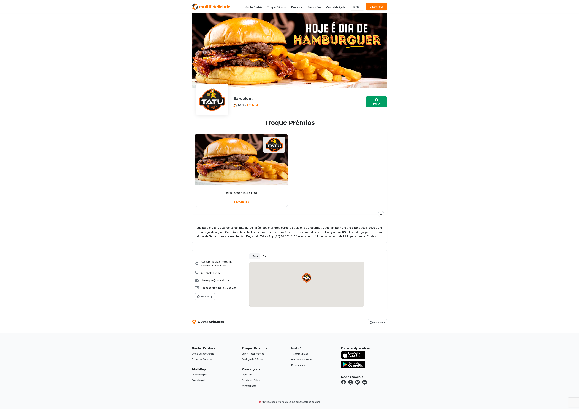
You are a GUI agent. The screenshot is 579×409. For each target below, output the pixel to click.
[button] (381, 214)
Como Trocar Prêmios (253, 353)
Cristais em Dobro (251, 380)
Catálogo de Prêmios (252, 359)
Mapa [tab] (255, 256)
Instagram (379, 322)
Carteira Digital (199, 374)
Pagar (376, 103)
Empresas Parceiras (202, 359)
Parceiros (296, 7)
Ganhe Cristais (253, 7)
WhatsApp (206, 296)
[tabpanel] (316, 284)
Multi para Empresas (301, 359)
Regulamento (298, 365)
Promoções (314, 7)
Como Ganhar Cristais (203, 353)
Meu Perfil (296, 348)
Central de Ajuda (335, 7)
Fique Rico (247, 374)
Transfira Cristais (299, 354)
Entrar (357, 6)
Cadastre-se (376, 6)
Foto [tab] (265, 256)
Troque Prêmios (276, 7)
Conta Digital (198, 380)
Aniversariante (249, 386)
